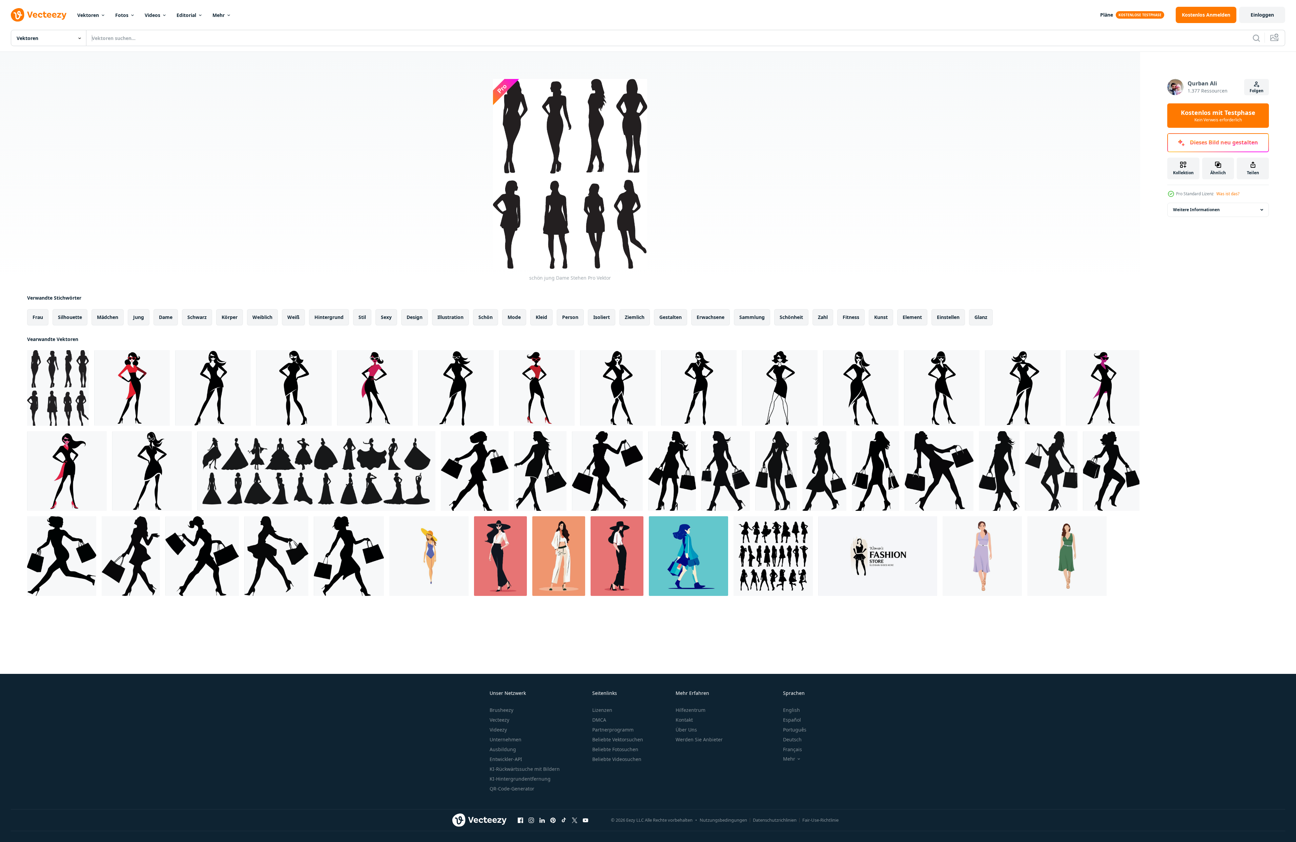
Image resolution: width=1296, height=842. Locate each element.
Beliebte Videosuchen (616, 759)
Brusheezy (501, 710)
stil (362, 317)
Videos (152, 15)
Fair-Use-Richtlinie (820, 820)
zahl (823, 317)
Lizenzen (602, 710)
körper (230, 317)
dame (165, 317)
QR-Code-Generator (512, 788)
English (791, 710)
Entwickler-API (506, 759)
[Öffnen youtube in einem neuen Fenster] (585, 820)
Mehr (218, 15)
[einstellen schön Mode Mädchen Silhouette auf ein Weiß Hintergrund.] (316, 471)
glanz (980, 317)
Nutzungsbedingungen (723, 820)
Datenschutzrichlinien (775, 820)
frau (38, 317)
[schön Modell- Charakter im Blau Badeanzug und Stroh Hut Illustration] (429, 556)
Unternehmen (505, 739)
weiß (293, 317)
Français (792, 749)
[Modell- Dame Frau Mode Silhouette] (773, 556)
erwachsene (710, 317)
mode (514, 317)
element (912, 317)
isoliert (601, 317)
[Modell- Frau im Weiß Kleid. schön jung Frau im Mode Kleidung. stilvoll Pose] (558, 556)
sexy (386, 317)
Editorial (186, 15)
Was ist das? (1227, 194)
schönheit (791, 317)
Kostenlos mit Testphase (1218, 115)
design (415, 317)
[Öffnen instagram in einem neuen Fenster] (531, 820)
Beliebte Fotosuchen (615, 749)
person (570, 317)
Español (792, 720)
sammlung (752, 317)
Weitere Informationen (1196, 210)
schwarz (197, 317)
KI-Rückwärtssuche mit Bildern (525, 769)
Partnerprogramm (613, 729)
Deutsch (792, 739)
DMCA (599, 720)
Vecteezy (499, 720)
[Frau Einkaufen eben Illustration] (688, 556)
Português (794, 729)
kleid (541, 317)
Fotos (121, 15)
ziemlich (634, 317)
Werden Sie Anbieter (699, 739)
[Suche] (1256, 38)
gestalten (670, 317)
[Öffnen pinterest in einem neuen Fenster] (553, 820)
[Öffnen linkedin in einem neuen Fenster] (542, 820)
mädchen (107, 317)
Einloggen (1262, 15)
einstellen (948, 317)
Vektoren (88, 15)
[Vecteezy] (38, 15)
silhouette (70, 317)
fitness (851, 317)
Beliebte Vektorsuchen (617, 739)
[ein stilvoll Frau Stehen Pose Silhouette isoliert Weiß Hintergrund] (132, 388)
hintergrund (329, 317)
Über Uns (686, 729)
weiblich (262, 317)
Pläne (1106, 15)
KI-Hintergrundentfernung (520, 779)
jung (138, 317)
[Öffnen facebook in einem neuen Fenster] (520, 820)
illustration (450, 317)
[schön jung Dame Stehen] (58, 388)
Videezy (498, 729)
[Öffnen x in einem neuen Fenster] (574, 820)
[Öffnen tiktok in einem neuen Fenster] (564, 820)
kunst (881, 317)
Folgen (1256, 91)
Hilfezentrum (690, 710)
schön (485, 317)
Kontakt (684, 720)
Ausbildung (503, 749)
